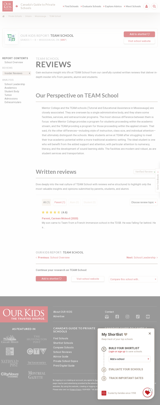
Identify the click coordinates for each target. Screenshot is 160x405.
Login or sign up (117, 351)
